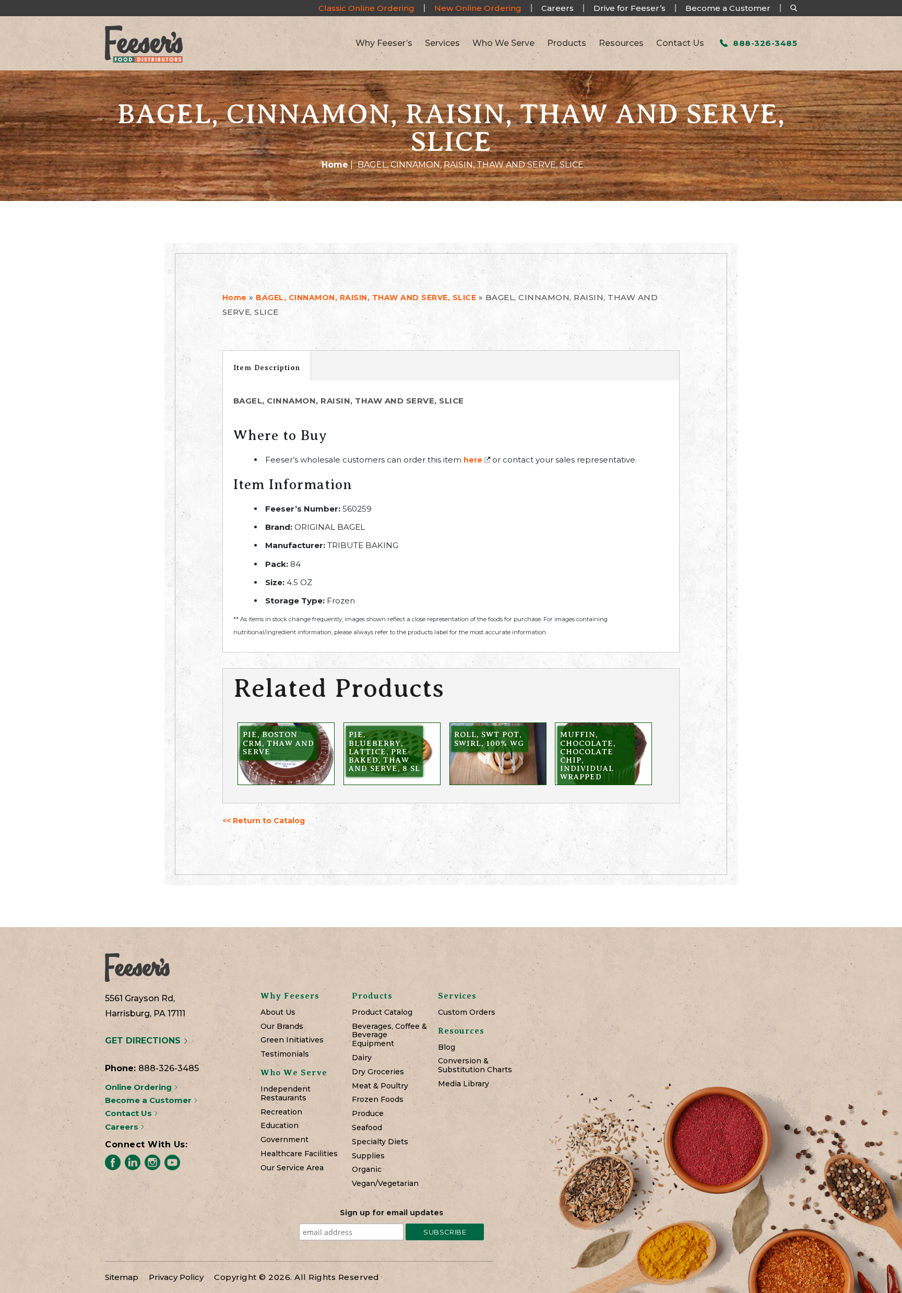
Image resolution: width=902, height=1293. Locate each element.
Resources (621, 43)
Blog (446, 1047)
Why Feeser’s (383, 43)
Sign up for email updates (391, 1212)
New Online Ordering (477, 8)
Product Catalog (382, 1012)
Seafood (367, 1127)
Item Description (266, 367)
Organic (367, 1169)
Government (284, 1139)
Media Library (463, 1084)
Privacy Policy (176, 1277)
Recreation (281, 1112)
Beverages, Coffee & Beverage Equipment (389, 1035)
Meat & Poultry (380, 1086)
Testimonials (284, 1054)
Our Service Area (292, 1168)
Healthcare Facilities (299, 1153)
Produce (368, 1113)
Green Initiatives (292, 1040)
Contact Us (680, 43)
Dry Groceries (378, 1071)
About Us (277, 1012)
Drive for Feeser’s (630, 8)
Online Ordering (139, 1087)
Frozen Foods (377, 1099)
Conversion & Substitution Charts (475, 1065)
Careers (557, 8)
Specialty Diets (380, 1141)
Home (335, 165)
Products (566, 43)
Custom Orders (466, 1012)
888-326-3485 (764, 43)
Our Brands (281, 1026)
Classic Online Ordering (366, 8)
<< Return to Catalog (263, 820)
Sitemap (121, 1277)
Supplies (368, 1156)
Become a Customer (727, 8)
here (473, 460)
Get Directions (144, 1041)
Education (279, 1125)
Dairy (362, 1057)
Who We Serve (503, 43)
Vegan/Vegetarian (385, 1183)
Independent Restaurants (285, 1093)
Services (442, 43)
